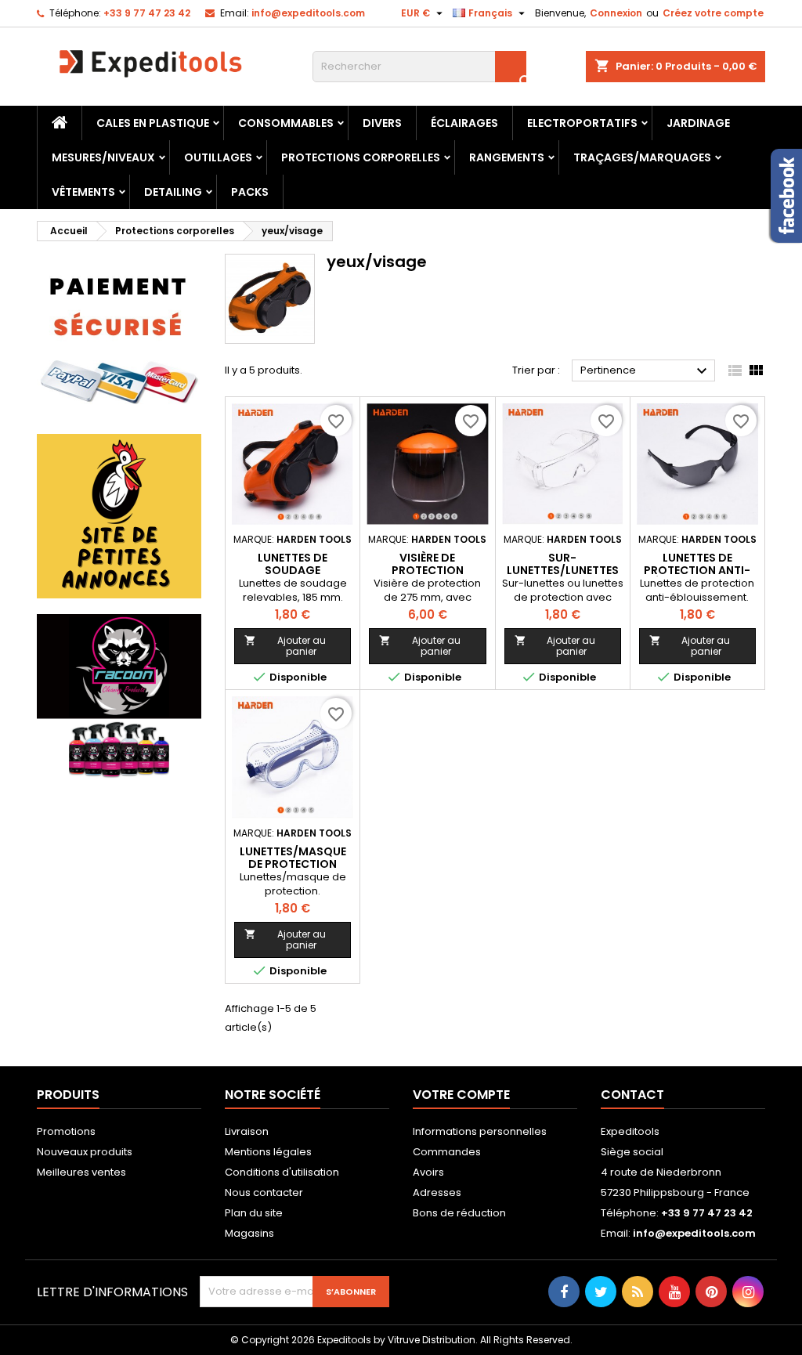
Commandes (447, 1151)
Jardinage (698, 123)
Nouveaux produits (84, 1151)
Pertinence (645, 371)
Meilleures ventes (81, 1172)
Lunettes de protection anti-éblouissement (697, 570)
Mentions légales (268, 1151)
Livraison (247, 1131)
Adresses (437, 1192)
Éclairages (464, 123)
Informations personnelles (480, 1131)
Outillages (218, 157)
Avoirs (428, 1172)
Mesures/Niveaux (103, 157)
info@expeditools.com (308, 13)
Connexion (616, 13)
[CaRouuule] (119, 515)
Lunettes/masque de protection (293, 858)
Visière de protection (428, 564)
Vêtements (83, 192)
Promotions (66, 1131)
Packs (250, 192)
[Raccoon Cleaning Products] (119, 695)
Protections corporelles (360, 157)
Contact (632, 1095)
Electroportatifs (582, 123)
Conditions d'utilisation (282, 1172)
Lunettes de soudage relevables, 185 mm (292, 570)
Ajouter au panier (285, 646)
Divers (382, 123)
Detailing (173, 192)
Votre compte (461, 1095)
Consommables (286, 123)
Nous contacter (264, 1192)
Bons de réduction (459, 1212)
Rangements (506, 157)
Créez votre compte (713, 13)
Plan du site (254, 1212)
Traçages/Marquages (642, 157)
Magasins (249, 1233)
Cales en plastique (152, 123)
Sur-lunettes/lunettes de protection (563, 570)
